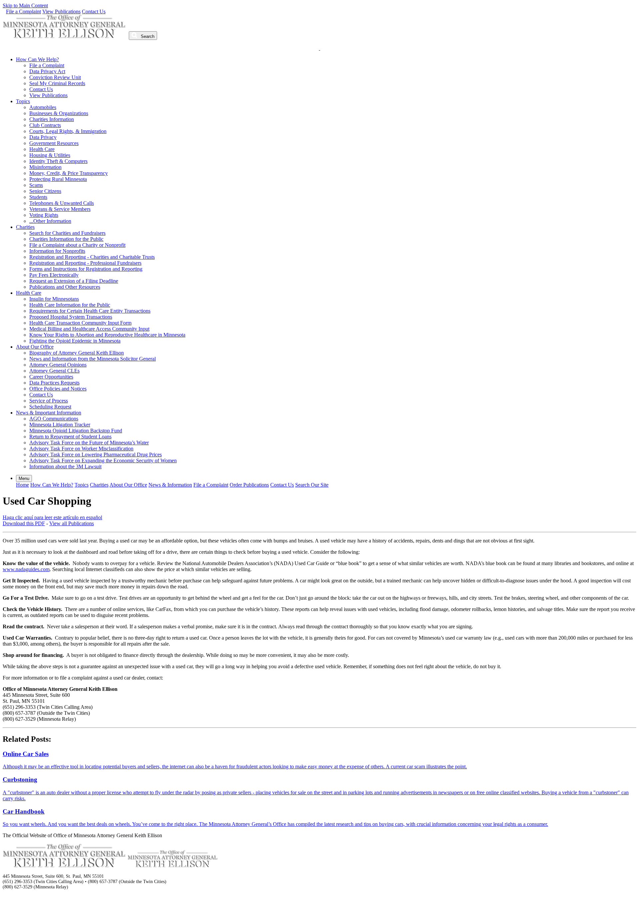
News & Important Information (48, 412)
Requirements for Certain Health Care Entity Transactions (89, 311)
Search (146, 36)
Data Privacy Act (47, 71)
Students (38, 197)
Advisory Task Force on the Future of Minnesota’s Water (89, 442)
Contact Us (94, 11)
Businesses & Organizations (58, 113)
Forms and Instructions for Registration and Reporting (85, 269)
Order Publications (249, 485)
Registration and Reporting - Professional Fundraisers (85, 263)
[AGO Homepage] (65, 36)
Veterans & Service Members (60, 209)
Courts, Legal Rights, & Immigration (67, 131)
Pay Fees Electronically (54, 275)
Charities (25, 227)
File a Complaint (23, 11)
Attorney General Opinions (58, 365)
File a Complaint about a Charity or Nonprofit (77, 245)
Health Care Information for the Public (69, 305)
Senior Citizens (45, 191)
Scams (36, 185)
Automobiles (42, 107)
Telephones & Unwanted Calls (61, 203)
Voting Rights (43, 215)
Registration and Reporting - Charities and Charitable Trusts (92, 257)
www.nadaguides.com (26, 569)
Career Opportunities (51, 377)
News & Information (170, 485)
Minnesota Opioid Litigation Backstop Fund (75, 430)
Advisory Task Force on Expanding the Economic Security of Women (103, 460)
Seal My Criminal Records (57, 83)
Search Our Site (311, 485)
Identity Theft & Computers (58, 161)
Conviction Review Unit (55, 77)
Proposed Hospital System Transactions (70, 317)
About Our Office (35, 347)
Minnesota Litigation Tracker (59, 424)
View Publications (61, 11)
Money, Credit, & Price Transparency (68, 173)
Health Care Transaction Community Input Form (80, 323)
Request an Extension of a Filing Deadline (73, 281)
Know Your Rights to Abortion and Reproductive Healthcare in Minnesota (107, 335)
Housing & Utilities (49, 155)
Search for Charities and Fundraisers (67, 233)
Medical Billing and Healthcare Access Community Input (89, 329)
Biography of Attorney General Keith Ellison (76, 353)
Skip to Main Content (25, 5)
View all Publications (71, 523)
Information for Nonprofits (57, 251)
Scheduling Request (50, 406)
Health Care (42, 149)
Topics (23, 101)
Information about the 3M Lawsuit (65, 466)
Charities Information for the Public (66, 239)
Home (22, 485)
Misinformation (45, 167)
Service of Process (48, 400)
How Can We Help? (37, 59)
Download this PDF (24, 523)
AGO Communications (53, 418)
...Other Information (50, 221)
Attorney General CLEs (54, 371)
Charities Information (51, 119)
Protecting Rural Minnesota (58, 179)
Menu (24, 478)
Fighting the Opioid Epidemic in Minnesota (74, 341)
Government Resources (54, 143)
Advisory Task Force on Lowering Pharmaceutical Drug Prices (95, 454)
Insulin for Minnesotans (54, 299)
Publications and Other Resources (64, 287)
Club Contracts (45, 125)
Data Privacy (43, 137)
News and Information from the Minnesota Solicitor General (92, 359)
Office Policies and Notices (58, 388)
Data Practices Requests (54, 382)
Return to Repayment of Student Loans (70, 436)
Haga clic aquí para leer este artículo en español (52, 517)
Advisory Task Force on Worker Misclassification (81, 448)
